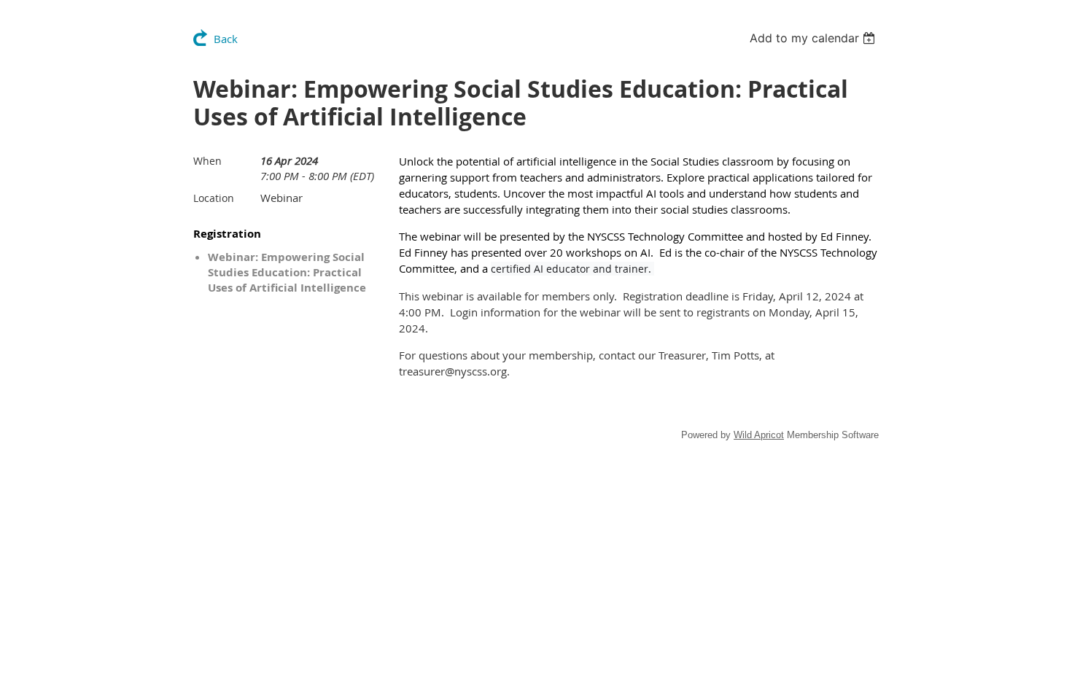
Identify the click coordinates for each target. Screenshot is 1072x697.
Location (213, 198)
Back (226, 38)
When (207, 161)
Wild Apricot (759, 434)
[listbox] (814, 38)
